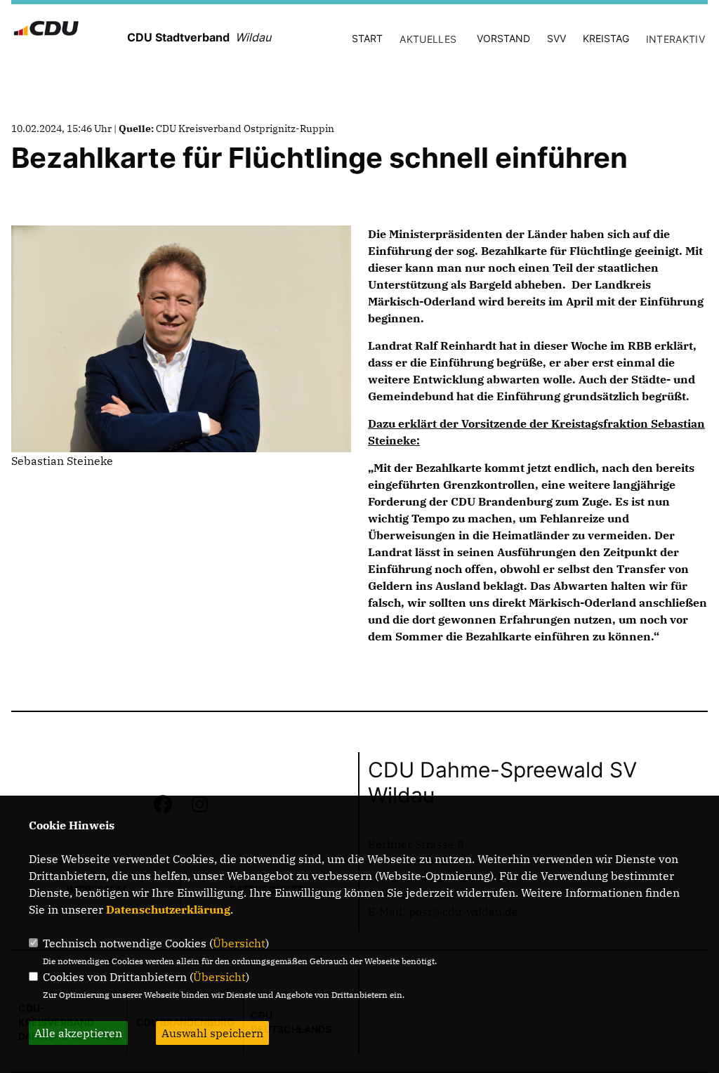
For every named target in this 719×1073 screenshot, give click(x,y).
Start (367, 38)
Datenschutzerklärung (168, 909)
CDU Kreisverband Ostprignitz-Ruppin (245, 128)
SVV (556, 38)
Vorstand (503, 38)
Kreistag (606, 38)
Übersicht (239, 943)
